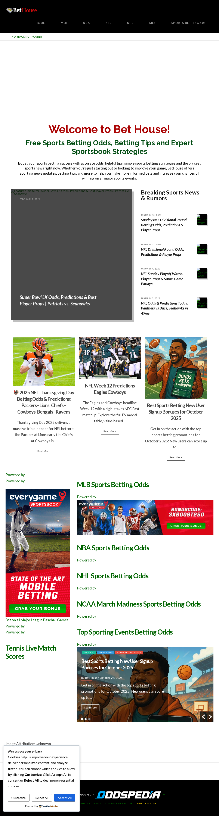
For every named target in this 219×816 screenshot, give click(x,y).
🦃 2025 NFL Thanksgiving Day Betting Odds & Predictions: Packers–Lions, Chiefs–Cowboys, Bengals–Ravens (151, 661)
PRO (163, 794)
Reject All (41, 798)
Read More (43, 451)
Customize (18, 798)
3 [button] (89, 719)
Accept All (65, 798)
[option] (44, 397)
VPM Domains (146, 803)
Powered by (15, 475)
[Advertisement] (109, 73)
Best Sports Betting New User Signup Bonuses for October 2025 (176, 411)
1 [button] (82, 719)
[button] (203, 716)
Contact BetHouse (119, 803)
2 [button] (85, 719)
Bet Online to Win (88, 803)
